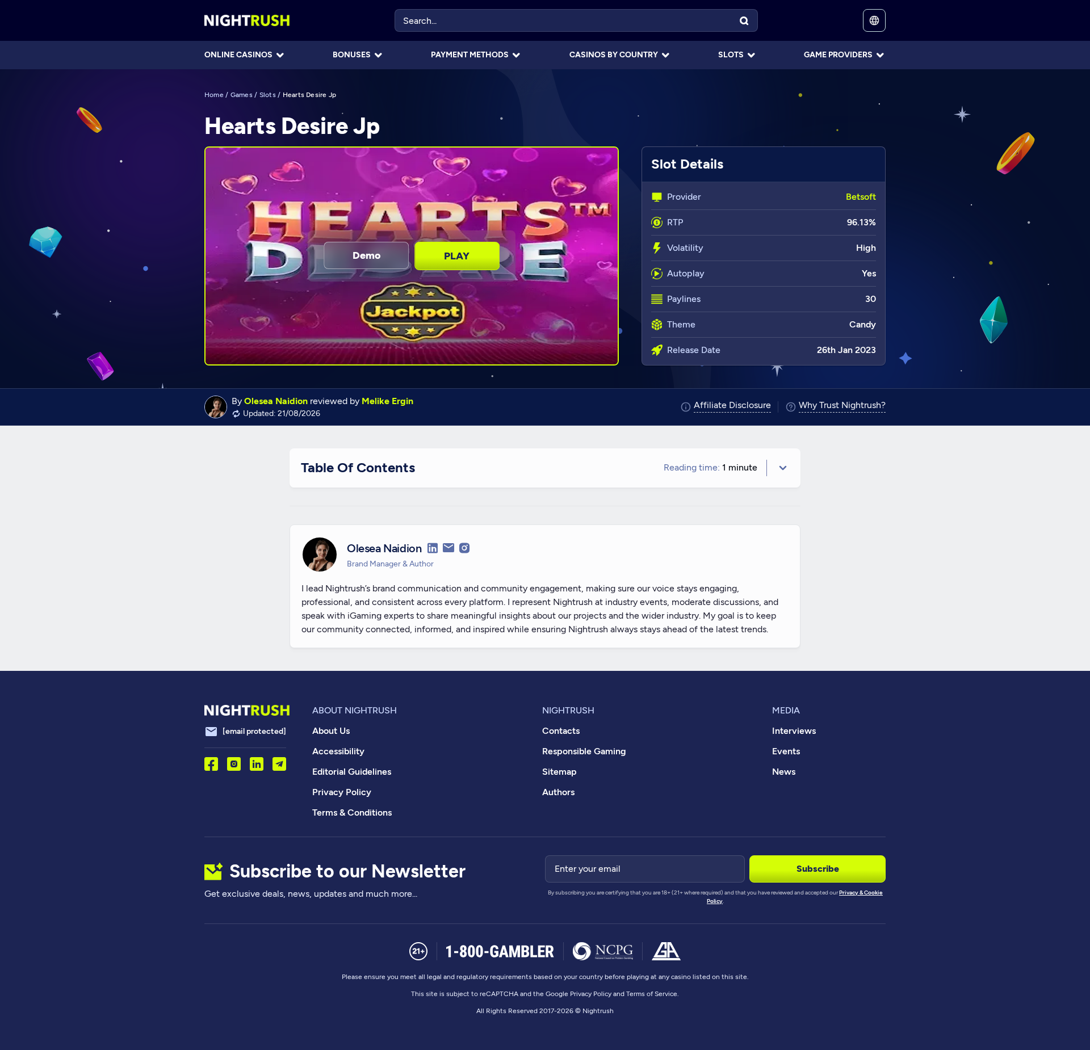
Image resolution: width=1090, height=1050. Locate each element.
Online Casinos (238, 55)
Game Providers (838, 55)
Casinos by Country (613, 55)
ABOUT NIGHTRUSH (354, 710)
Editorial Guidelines (351, 771)
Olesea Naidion (276, 401)
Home (214, 95)
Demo (366, 255)
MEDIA (786, 710)
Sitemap (559, 771)
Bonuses (352, 55)
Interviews (794, 730)
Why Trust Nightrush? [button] (842, 405)
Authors (558, 792)
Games (241, 95)
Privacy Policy (341, 792)
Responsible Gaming (584, 751)
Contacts (561, 730)
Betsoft (861, 196)
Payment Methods (470, 55)
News (783, 771)
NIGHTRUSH (568, 710)
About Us (331, 730)
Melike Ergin (387, 401)
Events (786, 751)
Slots (731, 55)
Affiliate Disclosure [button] (732, 405)
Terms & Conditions (352, 812)
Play (456, 256)
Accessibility (338, 751)
